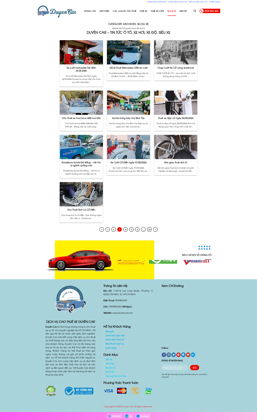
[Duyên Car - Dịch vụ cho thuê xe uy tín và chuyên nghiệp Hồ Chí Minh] (58, 10)
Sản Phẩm (110, 371)
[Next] (206, 268)
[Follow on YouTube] (188, 354)
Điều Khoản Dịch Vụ (198, 1)
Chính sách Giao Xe (177, 1)
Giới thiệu (104, 11)
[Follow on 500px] (193, 354)
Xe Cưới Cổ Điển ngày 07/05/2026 (128, 162)
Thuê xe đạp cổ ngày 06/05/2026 (175, 118)
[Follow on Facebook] (164, 354)
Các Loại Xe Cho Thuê (124, 11)
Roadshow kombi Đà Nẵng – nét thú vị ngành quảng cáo (81, 164)
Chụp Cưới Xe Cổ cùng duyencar (176, 67)
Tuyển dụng (214, 1)
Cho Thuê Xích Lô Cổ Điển (81, 209)
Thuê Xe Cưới (157, 11)
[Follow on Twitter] (173, 354)
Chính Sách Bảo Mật (156, 1)
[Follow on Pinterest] (178, 354)
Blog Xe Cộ (110, 367)
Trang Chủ (90, 11)
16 (149, 229)
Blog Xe (171, 11)
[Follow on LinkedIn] (183, 354)
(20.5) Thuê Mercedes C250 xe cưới (128, 67)
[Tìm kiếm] (195, 11)
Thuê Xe (143, 11)
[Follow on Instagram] (169, 354)
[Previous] (120, 268)
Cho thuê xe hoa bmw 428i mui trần (81, 118)
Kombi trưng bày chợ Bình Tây (128, 118)
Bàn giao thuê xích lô (175, 162)
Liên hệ (183, 11)
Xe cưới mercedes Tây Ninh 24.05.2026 (81, 69)
